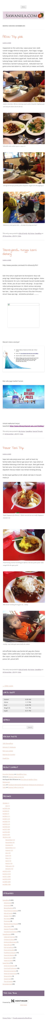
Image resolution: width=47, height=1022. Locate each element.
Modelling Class (21, 774)
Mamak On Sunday (9, 755)
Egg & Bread (8, 945)
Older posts (8, 686)
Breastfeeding (8, 908)
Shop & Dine (8, 976)
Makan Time (8, 916)
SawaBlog (38, 233)
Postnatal (7, 921)
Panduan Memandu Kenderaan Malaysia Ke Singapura (26, 785)
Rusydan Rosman (8, 774)
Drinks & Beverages (10, 942)
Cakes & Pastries (9, 937)
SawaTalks (6, 963)
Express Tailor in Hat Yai (16, 777)
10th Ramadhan (8, 743)
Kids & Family (23, 233)
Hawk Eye (6, 758)
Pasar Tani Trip (13, 448)
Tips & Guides (8, 981)
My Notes (31, 233)
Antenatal (7, 905)
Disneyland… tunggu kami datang (19, 252)
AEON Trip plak (13, 36)
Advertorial (7, 903)
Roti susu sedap (8, 751)
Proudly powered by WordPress (22, 1018)
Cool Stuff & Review (10, 968)
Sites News (7, 926)
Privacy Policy (7, 1018)
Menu (23, 7)
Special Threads (38, 431)
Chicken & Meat (9, 939)
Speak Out (7, 979)
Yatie (19, 236)
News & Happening (10, 974)
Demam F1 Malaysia (9, 747)
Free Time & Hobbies (10, 911)
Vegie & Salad (8, 960)
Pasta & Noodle (9, 950)
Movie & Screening (10, 971)
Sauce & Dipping (9, 955)
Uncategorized (7, 984)
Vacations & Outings (10, 932)
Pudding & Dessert (10, 953)
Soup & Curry (8, 958)
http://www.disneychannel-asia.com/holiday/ (27, 426)
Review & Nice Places (10, 924)
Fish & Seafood (9, 947)
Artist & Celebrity (9, 966)
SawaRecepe (7, 934)
